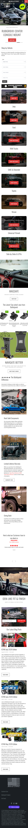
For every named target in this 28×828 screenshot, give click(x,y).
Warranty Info (9, 480)
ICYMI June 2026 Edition (9, 696)
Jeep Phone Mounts (14, 473)
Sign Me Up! (21, 620)
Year (3, 59)
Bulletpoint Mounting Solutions (11, 810)
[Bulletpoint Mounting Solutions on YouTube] (16, 803)
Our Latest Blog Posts (14, 629)
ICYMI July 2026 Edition (9, 649)
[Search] (22, 1)
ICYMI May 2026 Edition (9, 744)
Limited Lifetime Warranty (12, 463)
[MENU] (0, 1)
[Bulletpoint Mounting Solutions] (14, 1)
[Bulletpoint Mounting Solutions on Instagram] (14, 803)
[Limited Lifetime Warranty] (14, 447)
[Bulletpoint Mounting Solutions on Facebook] (11, 803)
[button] (13, 561)
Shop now (14, 36)
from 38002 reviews (14, 542)
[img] (14, 540)
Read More (5, 674)
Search (4, 81)
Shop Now (14, 299)
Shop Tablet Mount (14, 371)
